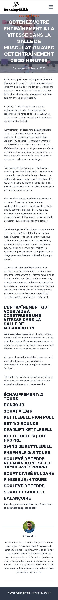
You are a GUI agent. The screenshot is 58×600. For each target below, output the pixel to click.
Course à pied (29, 15)
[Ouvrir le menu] (50, 7)
